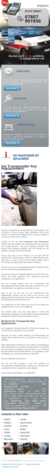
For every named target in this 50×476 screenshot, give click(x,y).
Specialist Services (26, 124)
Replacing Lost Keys (24, 400)
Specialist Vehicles (11, 40)
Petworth (23, 439)
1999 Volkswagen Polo (14, 379)
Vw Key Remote (34, 406)
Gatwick (7, 419)
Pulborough (25, 435)
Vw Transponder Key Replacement (25, 406)
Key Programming (11, 32)
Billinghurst (8, 439)
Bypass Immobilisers (33, 464)
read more (11, 88)
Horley (6, 429)
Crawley (23, 419)
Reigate (7, 432)
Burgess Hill (25, 432)
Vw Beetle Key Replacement (25, 404)
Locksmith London (16, 394)
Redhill (23, 429)
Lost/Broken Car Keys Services (12, 464)
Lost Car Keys (38, 32)
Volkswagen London (30, 403)
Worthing (7, 425)
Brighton (7, 422)
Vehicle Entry (24, 32)
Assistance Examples (4, 33)
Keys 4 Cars (29, 391)
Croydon (7, 435)
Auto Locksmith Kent (34, 379)
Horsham (23, 425)
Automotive (31, 32)
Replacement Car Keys (18, 32)
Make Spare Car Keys (22, 396)
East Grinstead (26, 422)
